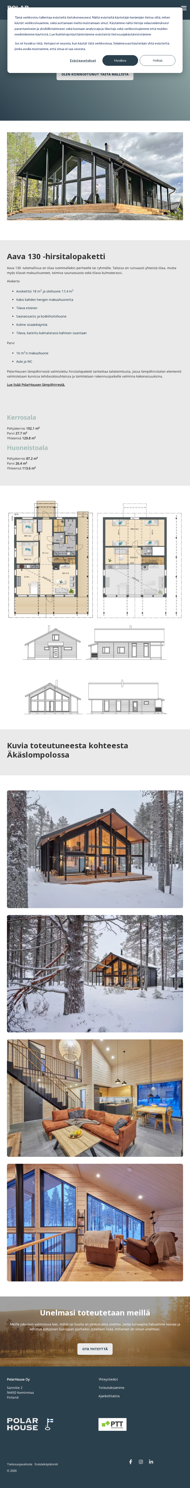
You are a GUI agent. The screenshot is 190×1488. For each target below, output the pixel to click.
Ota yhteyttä (95, 1349)
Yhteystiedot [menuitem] (108, 1379)
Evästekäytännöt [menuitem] (46, 1464)
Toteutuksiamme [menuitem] (111, 1387)
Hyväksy (120, 60)
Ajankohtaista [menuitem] (109, 1396)
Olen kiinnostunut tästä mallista (95, 74)
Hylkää (157, 60)
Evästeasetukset (83, 60)
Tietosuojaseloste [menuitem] (19, 1464)
